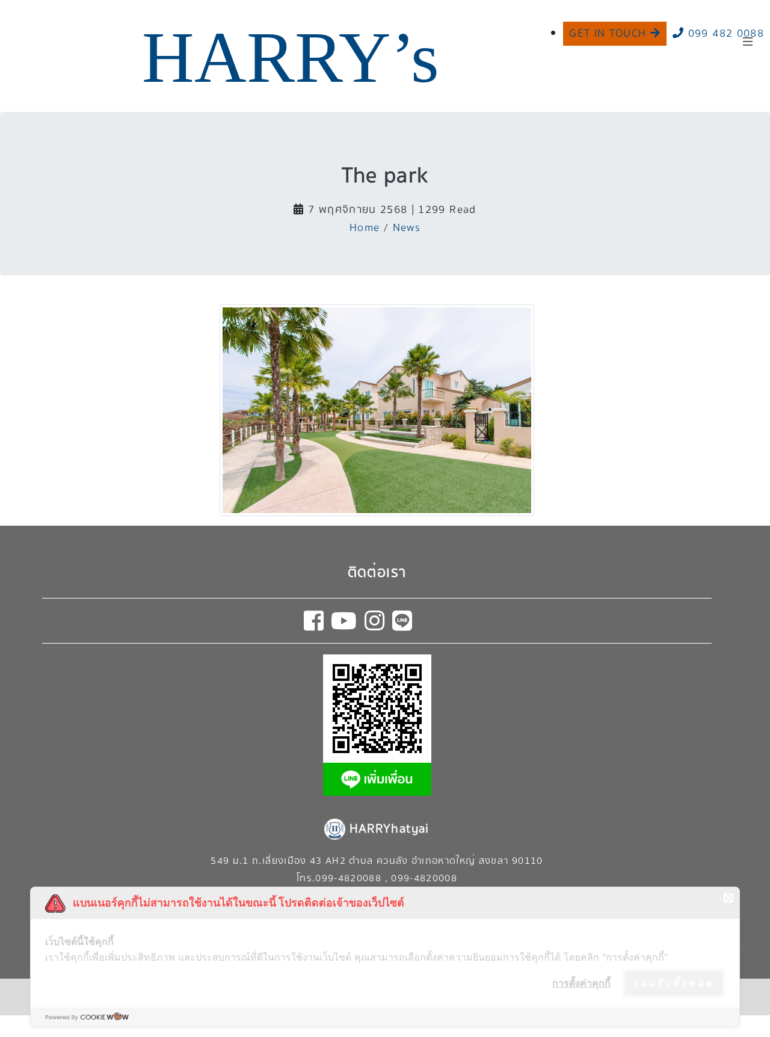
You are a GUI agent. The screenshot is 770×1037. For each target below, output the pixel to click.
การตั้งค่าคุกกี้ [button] (581, 983)
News (406, 227)
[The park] (377, 409)
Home (365, 227)
